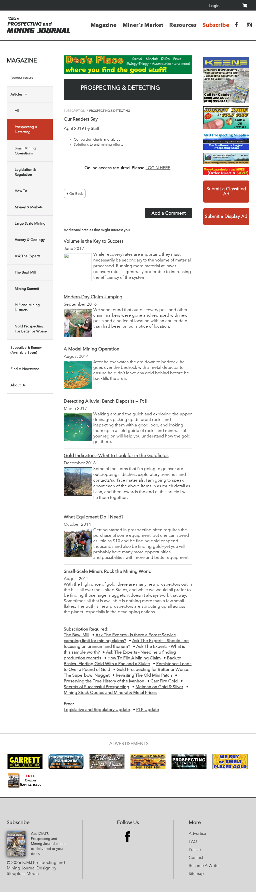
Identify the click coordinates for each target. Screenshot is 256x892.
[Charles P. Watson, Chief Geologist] (226, 158)
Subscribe (215, 25)
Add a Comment (169, 213)
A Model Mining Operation (91, 349)
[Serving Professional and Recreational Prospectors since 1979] (226, 141)
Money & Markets (28, 207)
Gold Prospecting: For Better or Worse (31, 329)
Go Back (76, 194)
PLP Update (147, 710)
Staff (95, 129)
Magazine (103, 25)
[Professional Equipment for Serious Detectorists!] (128, 64)
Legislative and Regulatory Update (97, 710)
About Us (18, 385)
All (17, 111)
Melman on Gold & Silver (159, 687)
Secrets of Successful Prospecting (96, 687)
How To (21, 191)
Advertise (197, 834)
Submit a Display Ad (226, 216)
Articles (16, 94)
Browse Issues (21, 78)
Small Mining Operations (25, 151)
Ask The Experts (27, 256)
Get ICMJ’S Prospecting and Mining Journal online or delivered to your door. (48, 844)
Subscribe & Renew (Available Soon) (26, 350)
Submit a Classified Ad (226, 191)
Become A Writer (204, 866)
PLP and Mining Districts (27, 307)
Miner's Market (142, 25)
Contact (196, 858)
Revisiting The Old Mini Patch (144, 675)
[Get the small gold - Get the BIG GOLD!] (226, 117)
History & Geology (30, 240)
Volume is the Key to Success (94, 241)
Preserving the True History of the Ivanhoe (104, 681)
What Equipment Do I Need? (94, 517)
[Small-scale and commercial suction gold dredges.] (226, 80)
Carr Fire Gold (164, 681)
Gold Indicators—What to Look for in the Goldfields (116, 456)
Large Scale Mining (30, 223)
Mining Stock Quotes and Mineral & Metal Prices (110, 693)
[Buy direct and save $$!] (226, 171)
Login (214, 6)
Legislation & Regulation (25, 172)
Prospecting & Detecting (26, 129)
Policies (195, 850)
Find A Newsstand (25, 369)
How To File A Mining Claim (134, 658)
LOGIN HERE (158, 168)
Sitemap (196, 874)
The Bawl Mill (25, 272)
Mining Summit (27, 289)
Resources (182, 25)
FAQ (193, 842)
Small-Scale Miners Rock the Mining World (108, 571)
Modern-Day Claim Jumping (93, 297)
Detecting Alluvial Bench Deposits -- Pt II (106, 401)
